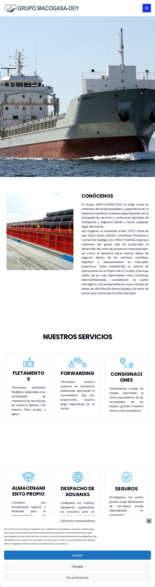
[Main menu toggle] (146, 8)
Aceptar (77, 555)
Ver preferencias (77, 577)
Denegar (78, 566)
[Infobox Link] (115, 246)
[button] (149, 521)
